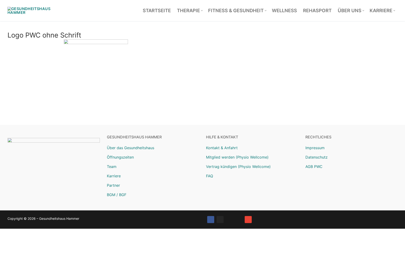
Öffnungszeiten (120, 157)
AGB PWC (313, 166)
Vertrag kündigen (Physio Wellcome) (238, 166)
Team (111, 166)
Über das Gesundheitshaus (130, 147)
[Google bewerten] (229, 219)
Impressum (315, 147)
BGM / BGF (116, 194)
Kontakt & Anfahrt (222, 147)
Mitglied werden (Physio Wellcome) (237, 157)
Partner (113, 185)
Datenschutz (316, 157)
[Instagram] (220, 219)
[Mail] (248, 219)
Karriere (114, 176)
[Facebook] (210, 219)
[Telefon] (238, 219)
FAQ (209, 176)
